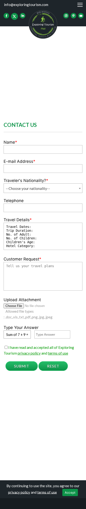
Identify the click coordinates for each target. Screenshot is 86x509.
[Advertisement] (43, 72)
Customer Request (22, 259)
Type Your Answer (21, 327)
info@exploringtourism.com (26, 4)
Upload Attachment (22, 299)
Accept (70, 492)
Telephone (14, 200)
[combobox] (43, 188)
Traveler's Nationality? (26, 180)
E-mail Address (19, 161)
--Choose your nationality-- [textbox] (28, 188)
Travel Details (18, 219)
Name (10, 142)
